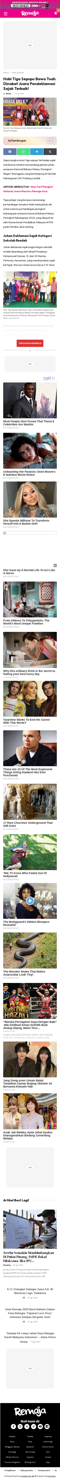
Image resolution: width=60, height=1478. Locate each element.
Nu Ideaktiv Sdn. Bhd (27, 1476)
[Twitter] (26, 1426)
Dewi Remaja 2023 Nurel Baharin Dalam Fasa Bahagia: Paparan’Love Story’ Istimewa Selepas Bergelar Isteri (30, 1313)
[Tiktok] (33, 1426)
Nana (8, 93)
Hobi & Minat (18, 72)
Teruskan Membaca (29, 343)
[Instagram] (20, 1426)
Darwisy (7, 1265)
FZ (24, 1297)
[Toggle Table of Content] (48, 141)
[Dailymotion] (47, 1426)
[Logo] (30, 13)
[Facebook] (13, 1426)
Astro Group (51, 1476)
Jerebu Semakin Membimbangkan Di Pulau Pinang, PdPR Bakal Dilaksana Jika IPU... (28, 1256)
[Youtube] (40, 1426)
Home (6, 72)
